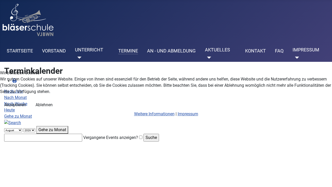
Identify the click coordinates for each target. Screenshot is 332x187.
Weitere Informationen (154, 113)
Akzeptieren (15, 104)
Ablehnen (44, 104)
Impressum (188, 113)
